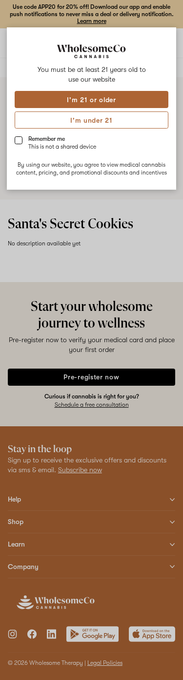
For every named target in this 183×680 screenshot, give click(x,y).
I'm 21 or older (91, 100)
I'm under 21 (91, 120)
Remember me (62, 142)
